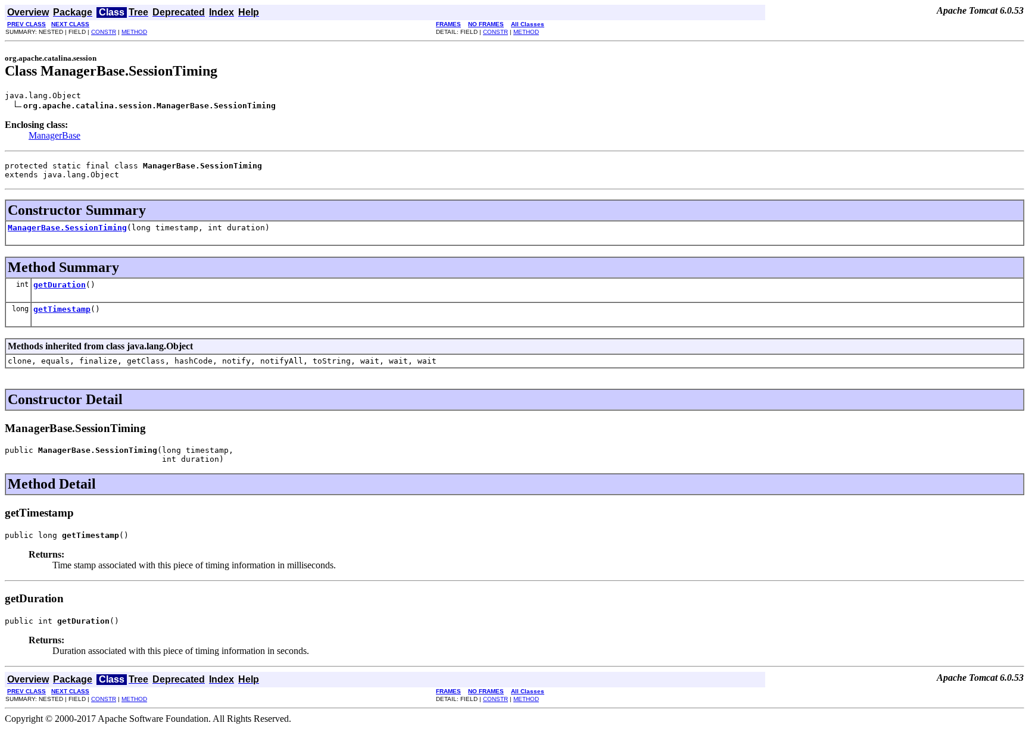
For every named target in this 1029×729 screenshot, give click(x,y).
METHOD (134, 32)
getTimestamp (62, 309)
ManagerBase (54, 135)
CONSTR (103, 32)
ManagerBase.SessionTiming (67, 227)
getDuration (59, 284)
